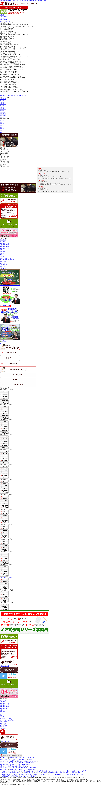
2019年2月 (3, 109)
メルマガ (14, 759)
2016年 (2, 127)
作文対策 (2, 241)
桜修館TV (19, 761)
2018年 (2, 124)
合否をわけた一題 (5, 762)
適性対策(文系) (30, 762)
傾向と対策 (22, 757)
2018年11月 (3, 114)
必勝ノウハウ (30, 757)
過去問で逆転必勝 (5, 759)
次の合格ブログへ (21, 95)
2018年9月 (3, 117)
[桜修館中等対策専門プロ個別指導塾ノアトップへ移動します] (18, 5)
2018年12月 (3, 112)
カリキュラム (23, 759)
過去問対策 (3, 240)
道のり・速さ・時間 (5, 258)
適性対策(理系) (4, 764)
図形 (1, 255)
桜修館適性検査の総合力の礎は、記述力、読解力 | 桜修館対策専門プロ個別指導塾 (23, 0)
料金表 (30, 759)
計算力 (2, 256)
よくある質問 (11, 761)
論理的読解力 (4, 261)
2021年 (2, 120)
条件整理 (2, 251)
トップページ (4, 757)
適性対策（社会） (5, 248)
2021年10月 (3, 99)
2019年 (2, 122)
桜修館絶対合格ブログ (30, 761)
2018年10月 (3, 115)
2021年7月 (3, 104)
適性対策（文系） (5, 243)
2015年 (2, 128)
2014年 (2, 130)
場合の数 (2, 253)
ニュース (14, 762)
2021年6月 (3, 105)
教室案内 (2, 761)
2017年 (2, 125)
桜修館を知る (13, 757)
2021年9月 (3, 100)
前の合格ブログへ (5, 95)
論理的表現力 (4, 264)
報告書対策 (3, 268)
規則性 (2, 250)
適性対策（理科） (5, 246)
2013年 (2, 132)
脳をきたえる (4, 266)
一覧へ (13, 95)
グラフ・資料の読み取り (7, 259)
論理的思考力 (4, 263)
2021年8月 (3, 102)
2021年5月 (3, 107)
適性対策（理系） (5, 245)
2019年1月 (3, 110)
